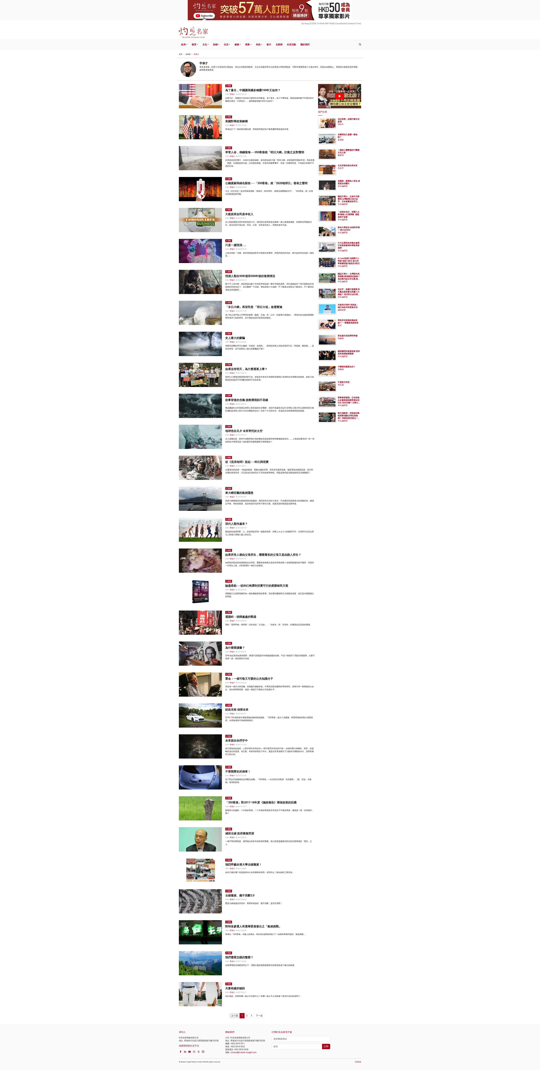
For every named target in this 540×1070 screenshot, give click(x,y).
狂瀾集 (228, 86)
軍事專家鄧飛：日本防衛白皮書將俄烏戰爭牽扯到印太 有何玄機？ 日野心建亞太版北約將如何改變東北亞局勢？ (348, 402)
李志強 (341, 385)
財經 (215, 44)
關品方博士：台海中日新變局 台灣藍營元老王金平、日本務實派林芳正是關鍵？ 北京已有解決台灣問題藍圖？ (349, 201)
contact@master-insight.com (243, 1052)
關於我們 (305, 44)
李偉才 (196, 54)
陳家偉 (341, 155)
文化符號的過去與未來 (347, 165)
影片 (269, 44)
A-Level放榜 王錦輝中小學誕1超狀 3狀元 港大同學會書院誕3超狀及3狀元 (349, 260)
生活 (226, 44)
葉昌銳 (341, 140)
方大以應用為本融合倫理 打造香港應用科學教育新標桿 (349, 245)
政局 (183, 44)
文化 (204, 44)
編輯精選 (342, 310)
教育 (194, 44)
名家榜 (279, 44)
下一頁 (259, 1015)
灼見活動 (291, 44)
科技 (258, 44)
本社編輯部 (343, 186)
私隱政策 (358, 1062)
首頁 (180, 54)
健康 (237, 44)
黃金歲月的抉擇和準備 (347, 336)
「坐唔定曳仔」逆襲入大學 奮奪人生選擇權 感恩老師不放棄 (348, 214)
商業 (247, 44)
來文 (340, 325)
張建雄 (341, 338)
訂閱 (326, 1046)
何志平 (341, 168)
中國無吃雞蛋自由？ (347, 366)
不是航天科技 (344, 382)
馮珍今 (341, 124)
